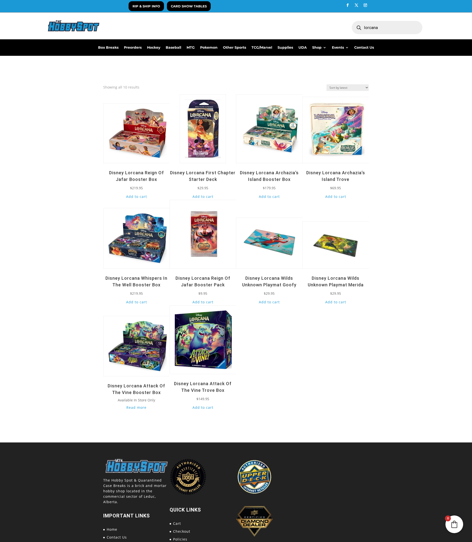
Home (112, 529)
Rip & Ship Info (146, 6)
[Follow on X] (356, 5)
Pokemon (209, 48)
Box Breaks (108, 48)
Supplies (285, 48)
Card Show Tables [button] (189, 6)
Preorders (133, 48)
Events (338, 48)
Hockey (153, 48)
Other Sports (234, 48)
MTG (191, 48)
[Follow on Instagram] (365, 5)
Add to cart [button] (136, 196)
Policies (180, 539)
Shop (317, 48)
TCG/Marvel (261, 48)
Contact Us (364, 48)
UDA (302, 48)
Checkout (181, 531)
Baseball (173, 48)
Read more (136, 407)
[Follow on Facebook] (347, 5)
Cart (177, 523)
